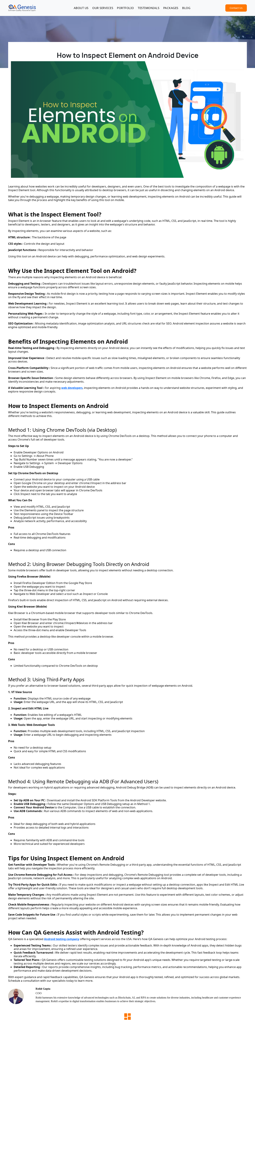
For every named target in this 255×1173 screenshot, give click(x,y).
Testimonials (148, 8)
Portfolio (125, 8)
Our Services (102, 8)
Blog (186, 8)
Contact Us (236, 8)
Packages (170, 8)
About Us (81, 8)
